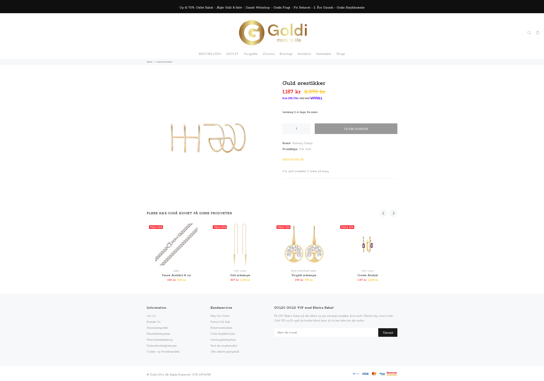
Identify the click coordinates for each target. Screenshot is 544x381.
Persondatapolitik (157, 328)
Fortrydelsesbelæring (160, 339)
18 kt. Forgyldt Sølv (303, 271)
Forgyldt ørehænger (304, 275)
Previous (383, 213)
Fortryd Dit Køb (220, 322)
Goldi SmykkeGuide (222, 333)
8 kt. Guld (305, 149)
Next (393, 213)
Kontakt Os (153, 322)
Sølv (176, 271)
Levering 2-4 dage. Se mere (299, 112)
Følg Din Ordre (220, 316)
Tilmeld (388, 332)
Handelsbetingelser (158, 333)
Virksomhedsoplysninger (162, 345)
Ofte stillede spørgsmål (224, 351)
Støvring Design (302, 143)
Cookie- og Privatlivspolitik (163, 351)
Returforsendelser (221, 328)
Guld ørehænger (240, 275)
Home (150, 61)
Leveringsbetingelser (223, 339)
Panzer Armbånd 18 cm (176, 275)
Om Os (151, 316)
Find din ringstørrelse (223, 345)
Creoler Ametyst (367, 275)
